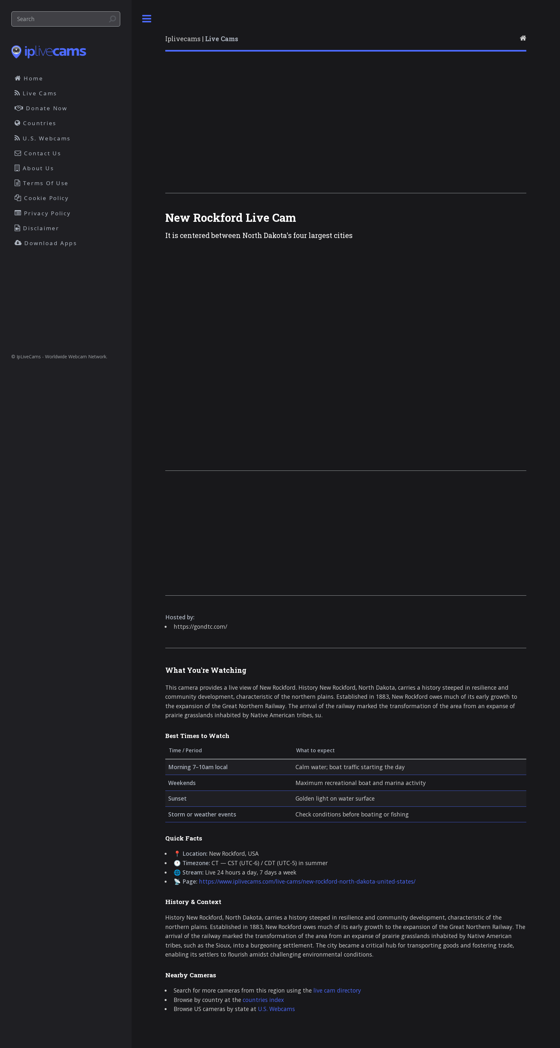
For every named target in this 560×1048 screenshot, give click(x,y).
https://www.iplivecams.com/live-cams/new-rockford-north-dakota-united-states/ (307, 881)
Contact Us (41, 153)
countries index (263, 1000)
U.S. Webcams (276, 1009)
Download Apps (49, 243)
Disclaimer (40, 228)
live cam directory (337, 990)
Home (32, 78)
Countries (38, 123)
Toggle (147, 19)
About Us (37, 168)
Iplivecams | (201, 39)
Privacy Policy (46, 213)
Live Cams (39, 93)
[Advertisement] (345, 130)
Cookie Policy (45, 198)
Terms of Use (45, 183)
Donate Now (45, 108)
